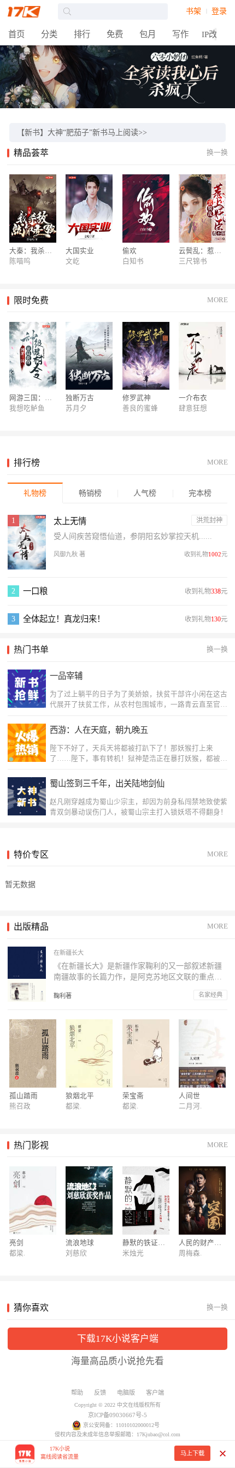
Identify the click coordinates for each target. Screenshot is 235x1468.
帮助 (77, 1392)
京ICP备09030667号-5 (117, 1415)
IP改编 (213, 34)
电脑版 (126, 1392)
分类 (49, 34)
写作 (180, 34)
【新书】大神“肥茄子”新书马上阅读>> (82, 132)
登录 (219, 11)
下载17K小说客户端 (117, 1339)
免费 (115, 34)
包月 (147, 34)
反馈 (100, 1392)
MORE (217, 300)
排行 (82, 34)
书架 (193, 11)
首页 (16, 34)
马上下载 (192, 1453)
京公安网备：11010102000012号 (121, 1425)
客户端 (155, 1392)
